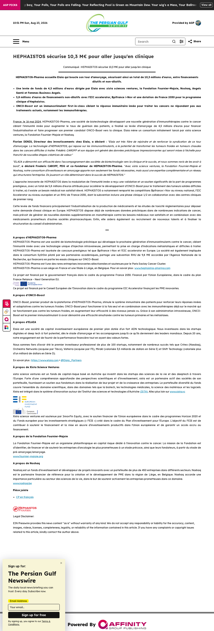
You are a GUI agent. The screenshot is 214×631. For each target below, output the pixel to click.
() (144, 391)
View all (206, 4)
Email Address (18, 601)
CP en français (25, 497)
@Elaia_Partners (71, 360)
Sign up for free (34, 615)
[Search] (174, 41)
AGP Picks (10, 5)
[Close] (61, 563)
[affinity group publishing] (6, 319)
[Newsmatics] (6, 327)
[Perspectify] (6, 312)
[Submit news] (6, 304)
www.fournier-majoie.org (28, 456)
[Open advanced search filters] (181, 41)
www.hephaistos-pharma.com (152, 268)
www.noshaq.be (22, 483)
